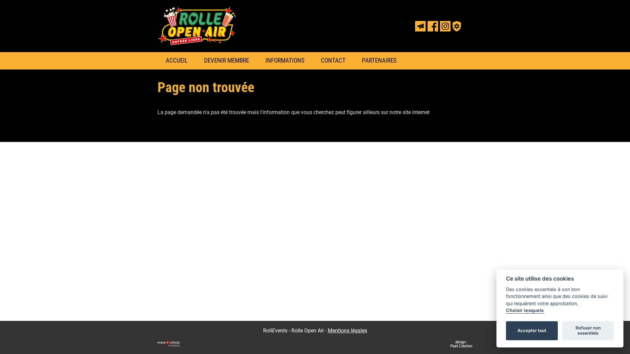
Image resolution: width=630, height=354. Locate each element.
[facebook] (433, 26)
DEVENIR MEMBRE (226, 60)
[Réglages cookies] (457, 26)
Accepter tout (531, 330)
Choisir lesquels (525, 310)
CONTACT (333, 60)
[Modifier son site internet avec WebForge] (169, 344)
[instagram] (445, 26)
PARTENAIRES (379, 60)
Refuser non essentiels (588, 330)
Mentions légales (347, 330)
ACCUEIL (177, 60)
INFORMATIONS (284, 60)
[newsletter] (420, 26)
